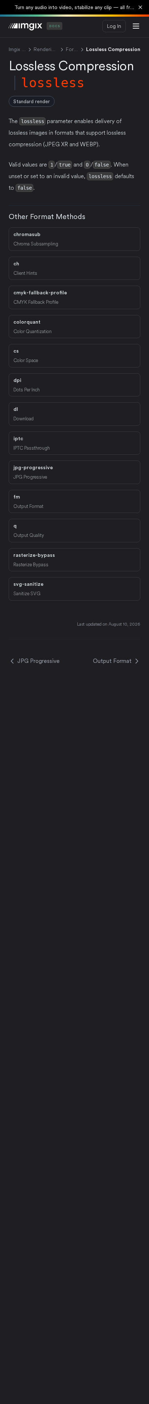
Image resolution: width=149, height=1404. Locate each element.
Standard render (31, 101)
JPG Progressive (38, 660)
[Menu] (136, 26)
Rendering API (46, 49)
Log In (114, 26)
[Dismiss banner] (140, 7)
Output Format (112, 660)
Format (72, 49)
